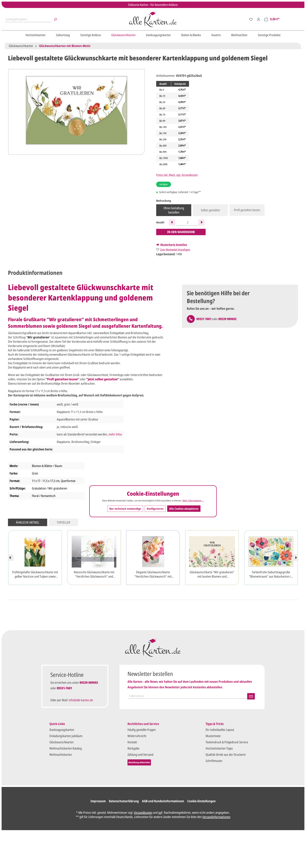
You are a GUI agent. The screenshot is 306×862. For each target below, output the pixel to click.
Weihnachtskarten (60, 754)
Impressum (98, 801)
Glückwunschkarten (61, 742)
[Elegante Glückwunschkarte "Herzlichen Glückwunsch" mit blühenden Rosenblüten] (153, 552)
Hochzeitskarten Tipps (219, 748)
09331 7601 (203, 319)
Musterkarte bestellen (173, 244)
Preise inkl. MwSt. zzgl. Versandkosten (177, 175)
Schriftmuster (214, 761)
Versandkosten (143, 812)
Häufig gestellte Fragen (141, 730)
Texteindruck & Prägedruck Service (227, 742)
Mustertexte (213, 736)
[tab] (35, 273)
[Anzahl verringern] (172, 222)
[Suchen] (55, 19)
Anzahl (160, 222)
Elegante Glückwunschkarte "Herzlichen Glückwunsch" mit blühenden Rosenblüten (152, 574)
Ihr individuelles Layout (220, 730)
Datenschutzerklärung (124, 801)
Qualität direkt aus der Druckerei (226, 754)
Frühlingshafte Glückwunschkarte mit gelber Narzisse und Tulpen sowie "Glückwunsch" (35, 574)
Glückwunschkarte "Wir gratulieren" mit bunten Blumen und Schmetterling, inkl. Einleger (212, 574)
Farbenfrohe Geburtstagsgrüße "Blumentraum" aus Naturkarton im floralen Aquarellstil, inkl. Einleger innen (271, 574)
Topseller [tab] (63, 522)
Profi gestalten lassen (247, 210)
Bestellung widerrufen (139, 762)
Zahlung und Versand (140, 754)
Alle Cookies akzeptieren (183, 509)
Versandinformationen (216, 817)
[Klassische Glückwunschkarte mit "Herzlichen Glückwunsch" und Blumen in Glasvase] (94, 552)
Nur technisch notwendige (125, 509)
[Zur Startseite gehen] (153, 19)
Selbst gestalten (210, 210)
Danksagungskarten (61, 730)
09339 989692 (227, 319)
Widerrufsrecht (136, 736)
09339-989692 (89, 682)
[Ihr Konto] (258, 19)
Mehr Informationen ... (193, 500)
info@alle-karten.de (81, 700)
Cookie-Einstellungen (201, 801)
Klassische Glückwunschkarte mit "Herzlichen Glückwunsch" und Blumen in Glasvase (94, 574)
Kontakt (132, 742)
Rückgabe (133, 748)
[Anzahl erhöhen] (201, 222)
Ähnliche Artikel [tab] (27, 522)
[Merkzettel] (251, 19)
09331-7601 (64, 688)
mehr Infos (115, 434)
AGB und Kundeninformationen (163, 801)
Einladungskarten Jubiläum (65, 736)
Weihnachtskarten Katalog (65, 748)
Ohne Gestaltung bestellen (174, 210)
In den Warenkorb (181, 232)
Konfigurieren (155, 509)
